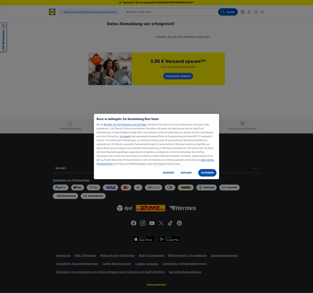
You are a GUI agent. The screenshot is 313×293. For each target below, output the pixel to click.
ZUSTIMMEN (207, 172)
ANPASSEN (186, 172)
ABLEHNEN (168, 172)
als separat (125, 136)
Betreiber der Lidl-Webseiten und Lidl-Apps (125, 124)
